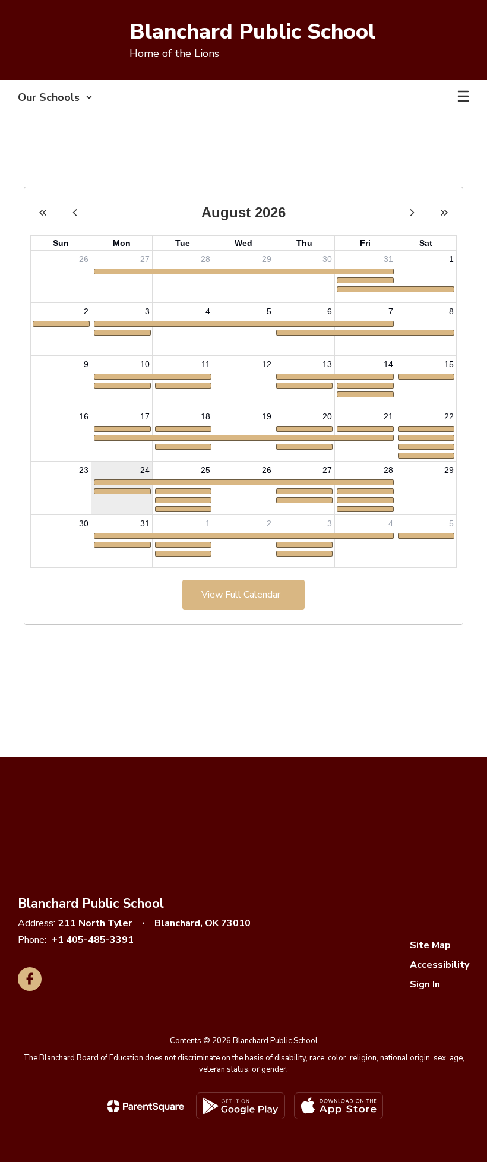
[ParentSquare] (146, 1106)
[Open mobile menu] (463, 97)
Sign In (425, 984)
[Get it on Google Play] (240, 1105)
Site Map (430, 945)
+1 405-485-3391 (93, 939)
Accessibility (439, 964)
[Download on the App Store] (338, 1105)
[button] (55, 97)
